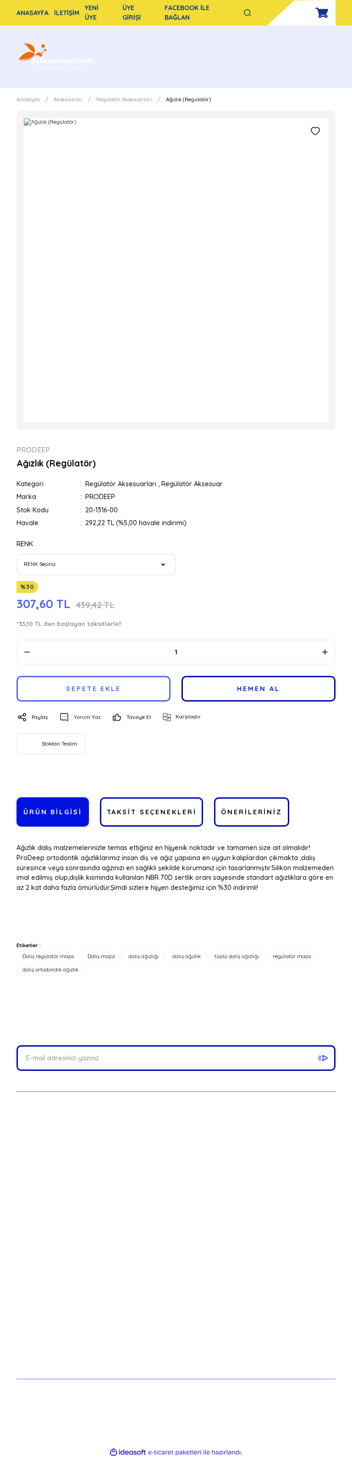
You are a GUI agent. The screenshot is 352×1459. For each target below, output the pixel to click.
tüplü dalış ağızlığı (236, 956)
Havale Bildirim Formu (50, 1312)
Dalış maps (101, 956)
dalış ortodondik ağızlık (50, 969)
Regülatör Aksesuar (192, 484)
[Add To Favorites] (315, 131)
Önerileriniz (251, 812)
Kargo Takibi (36, 1332)
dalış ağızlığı (143, 956)
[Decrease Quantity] (27, 652)
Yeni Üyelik (253, 1272)
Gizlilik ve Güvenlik (154, 1292)
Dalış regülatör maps (48, 956)
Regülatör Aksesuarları (120, 484)
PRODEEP (100, 497)
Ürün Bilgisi (52, 812)
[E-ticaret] (175, 1452)
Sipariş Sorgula (40, 1352)
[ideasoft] (128, 1452)
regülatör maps (292, 956)
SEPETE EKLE (93, 689)
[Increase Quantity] (325, 652)
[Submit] (323, 1058)
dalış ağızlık (186, 956)
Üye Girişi (250, 1292)
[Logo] (56, 56)
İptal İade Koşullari (155, 1312)
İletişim (27, 1272)
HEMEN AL (258, 689)
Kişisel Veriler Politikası (161, 1332)
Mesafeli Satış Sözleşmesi (165, 1272)
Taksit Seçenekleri (152, 812)
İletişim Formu (38, 1292)
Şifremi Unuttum (261, 1312)
